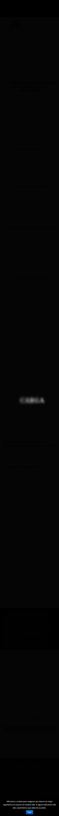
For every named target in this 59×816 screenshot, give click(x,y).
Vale (29, 812)
